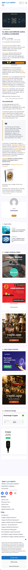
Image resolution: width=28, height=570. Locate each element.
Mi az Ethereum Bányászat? (9, 529)
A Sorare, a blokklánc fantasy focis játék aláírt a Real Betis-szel (18, 240)
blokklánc (9, 155)
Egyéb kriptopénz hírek (7, 509)
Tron (3, 116)
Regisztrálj (4, 158)
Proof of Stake (18, 148)
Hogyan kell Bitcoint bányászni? (10, 520)
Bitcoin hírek (4, 499)
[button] (25, 539)
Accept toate (14, 557)
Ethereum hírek (5, 502)
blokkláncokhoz (6, 114)
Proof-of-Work (21, 146)
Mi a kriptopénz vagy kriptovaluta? (10, 532)
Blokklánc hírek (5, 507)
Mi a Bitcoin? (4, 515)
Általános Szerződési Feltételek (10, 484)
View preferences (14, 566)
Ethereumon (12, 69)
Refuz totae (14, 562)
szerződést (22, 72)
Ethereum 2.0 (5, 86)
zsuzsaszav (10, 38)
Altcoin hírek (4, 504)
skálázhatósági (16, 149)
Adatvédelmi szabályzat (7, 486)
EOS (22, 114)
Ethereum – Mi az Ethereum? (9, 524)
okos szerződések (8, 45)
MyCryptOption (7, 193)
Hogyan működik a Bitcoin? (8, 517)
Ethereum (6, 53)
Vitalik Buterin (15, 144)
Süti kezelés (4, 488)
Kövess (14, 215)
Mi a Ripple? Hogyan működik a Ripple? (12, 534)
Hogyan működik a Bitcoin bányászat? (11, 522)
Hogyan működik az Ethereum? (10, 527)
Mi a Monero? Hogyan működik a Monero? (13, 536)
